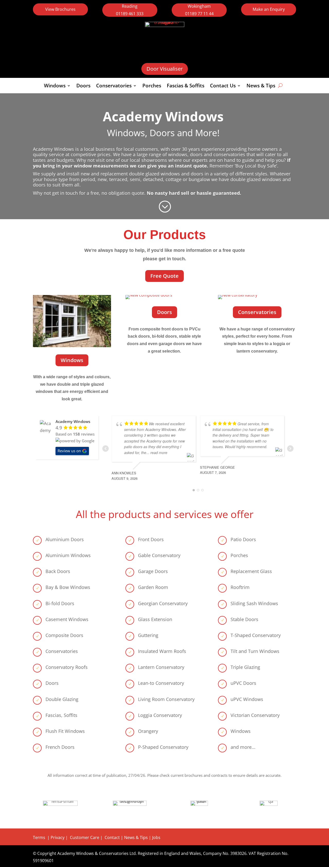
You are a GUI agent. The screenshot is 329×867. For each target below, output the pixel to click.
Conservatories (114, 86)
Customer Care (84, 837)
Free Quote (164, 275)
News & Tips (260, 86)
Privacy (58, 837)
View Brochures (60, 9)
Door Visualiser (165, 68)
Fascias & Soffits (185, 86)
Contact (113, 837)
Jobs (156, 837)
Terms (39, 837)
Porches (151, 86)
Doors (83, 86)
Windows (55, 86)
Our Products (164, 234)
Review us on (69, 450)
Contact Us (223, 86)
